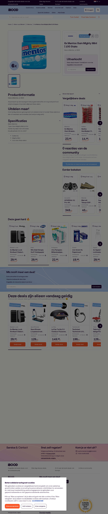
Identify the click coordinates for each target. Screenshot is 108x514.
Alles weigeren (40, 506)
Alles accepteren (12, 506)
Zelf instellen (26, 506)
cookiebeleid (37, 501)
